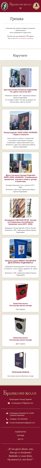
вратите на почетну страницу (23, 38)
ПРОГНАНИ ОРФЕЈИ (20, 372)
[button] (20, 8)
